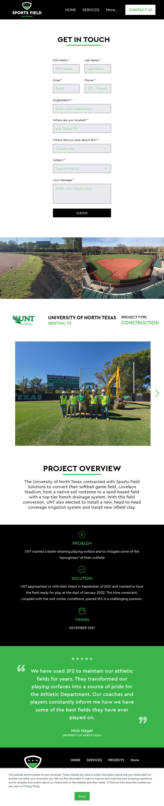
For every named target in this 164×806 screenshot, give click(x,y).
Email (57, 80)
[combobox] (82, 148)
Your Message (63, 180)
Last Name (93, 60)
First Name (61, 60)
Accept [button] (82, 796)
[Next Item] (157, 393)
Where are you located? (70, 120)
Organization (62, 100)
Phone (90, 80)
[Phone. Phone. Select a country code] (91, 88)
